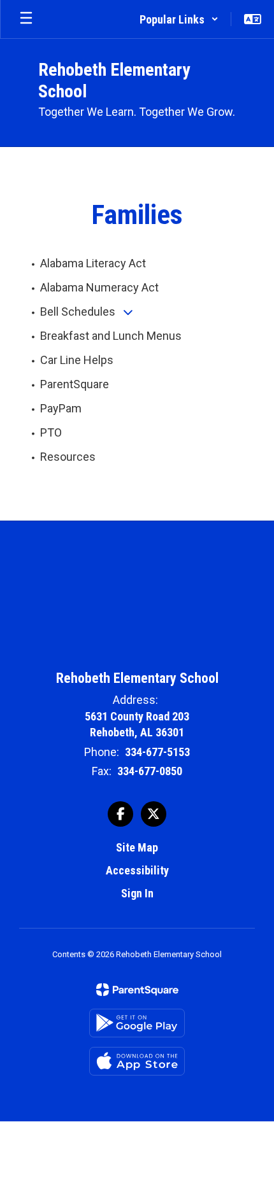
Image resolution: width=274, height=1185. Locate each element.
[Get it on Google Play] (137, 1023)
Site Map (137, 847)
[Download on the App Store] (137, 1061)
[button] (179, 19)
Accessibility (137, 870)
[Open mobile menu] (26, 19)
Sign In (137, 893)
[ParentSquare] (137, 989)
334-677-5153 (157, 752)
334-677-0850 (149, 771)
